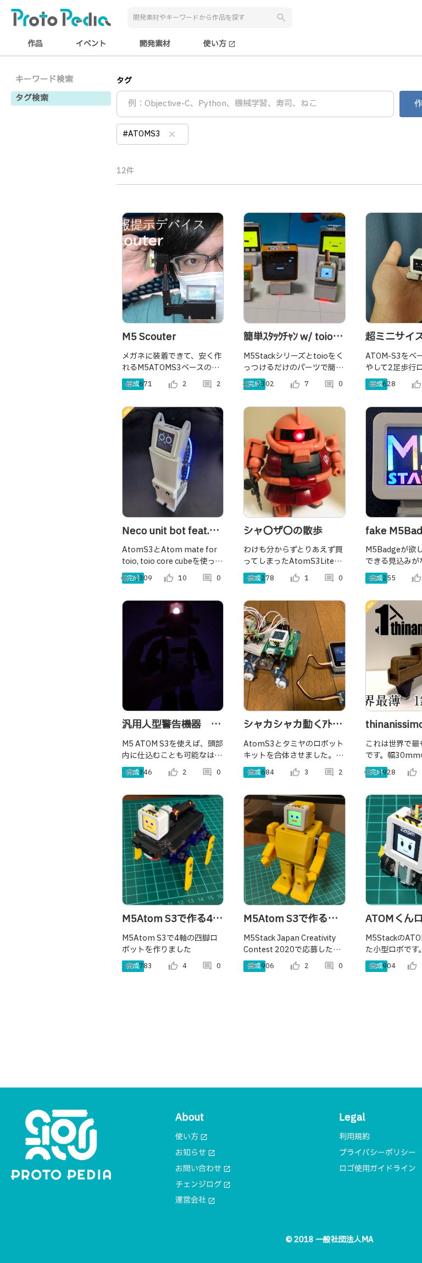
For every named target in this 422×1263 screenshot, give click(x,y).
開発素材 (155, 44)
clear (172, 134)
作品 (35, 44)
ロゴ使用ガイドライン (377, 1168)
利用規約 (354, 1137)
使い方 (219, 44)
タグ (124, 80)
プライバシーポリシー (377, 1152)
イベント (91, 44)
